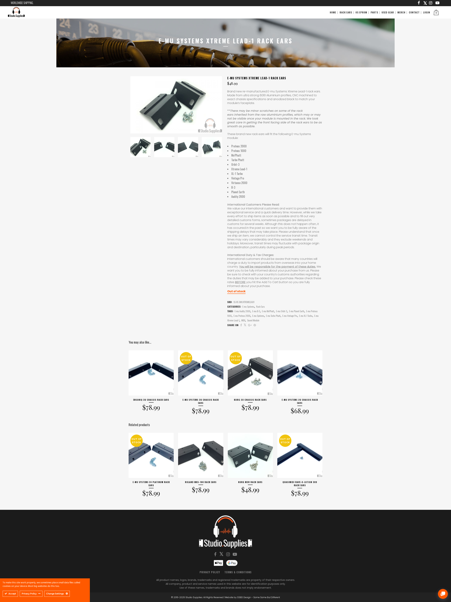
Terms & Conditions (238, 572)
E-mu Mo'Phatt (268, 311)
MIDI (243, 320)
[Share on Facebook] (241, 325)
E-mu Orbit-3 (281, 311)
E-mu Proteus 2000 (242, 315)
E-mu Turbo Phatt (273, 315)
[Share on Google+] (250, 325)
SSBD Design (244, 597)
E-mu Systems (248, 306)
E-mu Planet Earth (296, 311)
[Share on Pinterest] (255, 325)
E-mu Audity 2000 (242, 311)
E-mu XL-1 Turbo (305, 315)
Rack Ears (260, 306)
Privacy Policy (210, 572)
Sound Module (253, 320)
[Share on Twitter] (245, 325)
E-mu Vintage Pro (289, 315)
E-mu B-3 (256, 311)
